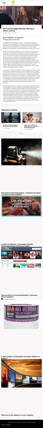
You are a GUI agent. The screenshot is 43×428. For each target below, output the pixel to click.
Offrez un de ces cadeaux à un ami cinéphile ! (17, 415)
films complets (6, 299)
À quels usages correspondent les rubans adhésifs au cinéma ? (20, 357)
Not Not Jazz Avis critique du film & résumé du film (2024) (10, 126)
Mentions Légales (31, 422)
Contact (19, 422)
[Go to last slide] (3, 122)
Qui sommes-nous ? (12, 422)
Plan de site (24, 422)
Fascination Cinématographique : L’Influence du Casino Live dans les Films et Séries (21, 194)
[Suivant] (40, 122)
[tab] (19, 133)
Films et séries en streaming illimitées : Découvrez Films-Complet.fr (19, 296)
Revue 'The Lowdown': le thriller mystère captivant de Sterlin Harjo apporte (31, 126)
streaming (12, 299)
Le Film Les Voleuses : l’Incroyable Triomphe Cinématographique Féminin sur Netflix (17, 245)
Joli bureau (8, 424)
